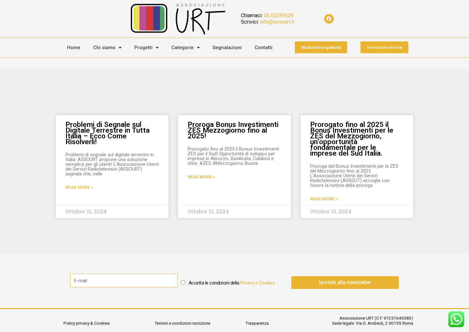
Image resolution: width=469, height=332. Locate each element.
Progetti (143, 47)
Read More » (79, 187)
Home (73, 47)
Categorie (182, 47)
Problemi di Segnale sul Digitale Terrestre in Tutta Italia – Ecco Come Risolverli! (107, 133)
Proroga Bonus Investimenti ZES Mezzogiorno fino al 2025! (233, 130)
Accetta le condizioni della (232, 283)
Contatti (263, 47)
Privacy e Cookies (257, 283)
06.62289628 (279, 15)
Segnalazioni (227, 47)
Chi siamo (104, 47)
